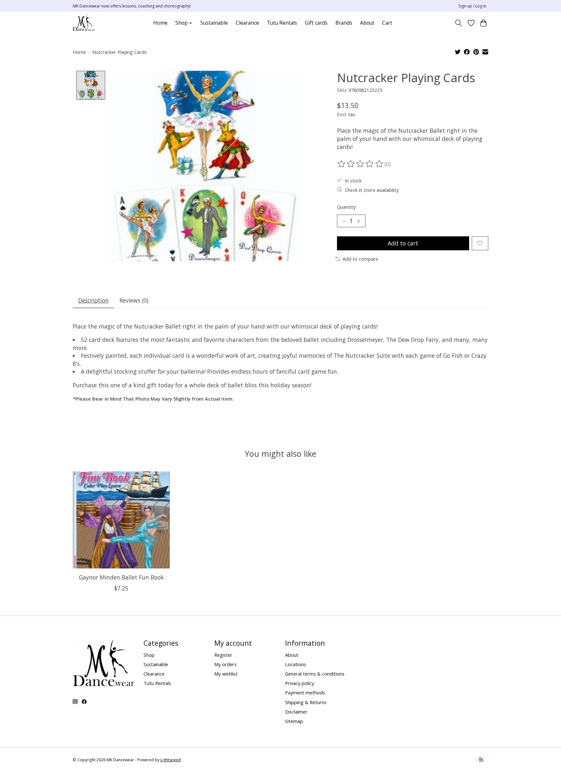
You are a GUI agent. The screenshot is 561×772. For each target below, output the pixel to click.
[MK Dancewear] (84, 23)
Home (160, 22)
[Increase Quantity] (358, 220)
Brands (343, 22)
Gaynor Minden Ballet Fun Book (121, 577)
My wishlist (226, 673)
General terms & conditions (314, 673)
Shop (149, 655)
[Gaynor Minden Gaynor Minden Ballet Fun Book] (121, 519)
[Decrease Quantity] (344, 220)
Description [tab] (93, 300)
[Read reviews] (360, 164)
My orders (225, 664)
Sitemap (294, 721)
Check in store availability (372, 190)
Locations (295, 664)
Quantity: (346, 207)
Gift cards (316, 22)
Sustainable (214, 22)
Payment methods (305, 692)
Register (223, 655)
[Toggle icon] (458, 23)
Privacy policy (299, 683)
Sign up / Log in (472, 6)
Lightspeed (170, 760)
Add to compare (360, 258)
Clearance (247, 22)
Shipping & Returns (306, 702)
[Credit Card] (481, 760)
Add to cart (403, 243)
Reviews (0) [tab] (133, 300)
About (367, 22)
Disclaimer (296, 711)
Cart (387, 22)
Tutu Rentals (282, 22)
